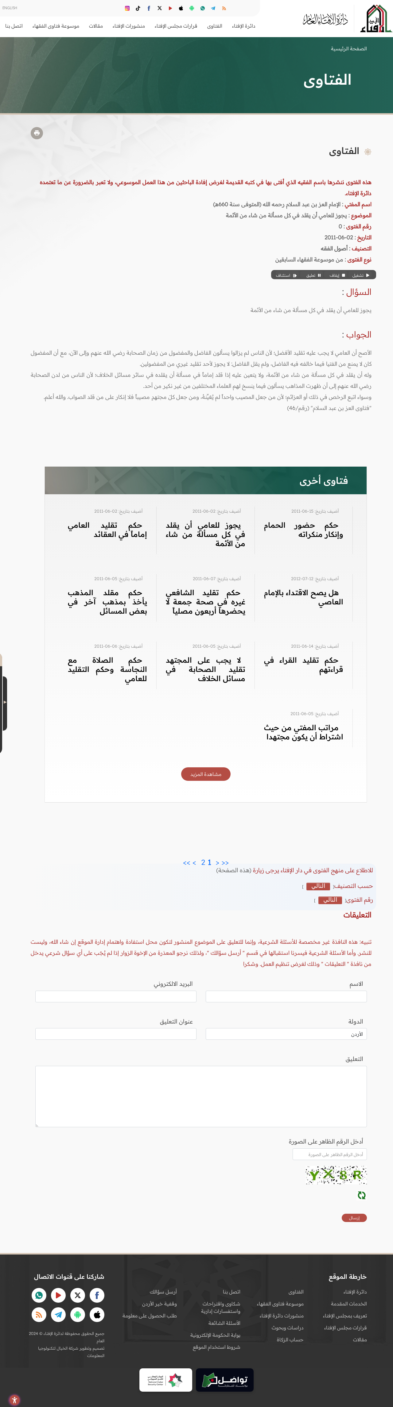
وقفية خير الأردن (159, 1304)
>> (186, 860)
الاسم (356, 983)
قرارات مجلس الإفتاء (345, 1327)
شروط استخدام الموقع (216, 1347)
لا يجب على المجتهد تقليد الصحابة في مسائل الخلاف (205, 669)
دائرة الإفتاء (355, 1292)
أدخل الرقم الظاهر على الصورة (326, 1141)
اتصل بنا (14, 26)
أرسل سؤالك (163, 1292)
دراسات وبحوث (288, 1327)
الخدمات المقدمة (349, 1304)
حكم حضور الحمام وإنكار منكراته (303, 529)
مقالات (360, 1339)
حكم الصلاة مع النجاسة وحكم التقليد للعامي (107, 669)
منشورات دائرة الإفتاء (282, 1316)
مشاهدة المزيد (205, 774)
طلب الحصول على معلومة (150, 1316)
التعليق (354, 1058)
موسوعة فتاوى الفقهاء (280, 1304)
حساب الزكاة (290, 1339)
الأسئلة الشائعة (224, 1323)
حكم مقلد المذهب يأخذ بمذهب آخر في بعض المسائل (107, 601)
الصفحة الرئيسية (349, 48)
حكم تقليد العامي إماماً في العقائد (107, 529)
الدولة (355, 1021)
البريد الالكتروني (173, 983)
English (9, 7)
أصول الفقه (334, 248)
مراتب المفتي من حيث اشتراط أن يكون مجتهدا (303, 732)
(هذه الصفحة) (234, 870)
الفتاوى (296, 1292)
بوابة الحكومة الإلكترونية (215, 1335)
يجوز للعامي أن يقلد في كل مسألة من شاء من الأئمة (205, 534)
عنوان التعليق (176, 1021)
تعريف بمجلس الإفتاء (345, 1316)
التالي (318, 886)
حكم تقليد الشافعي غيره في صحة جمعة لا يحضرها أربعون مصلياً (205, 601)
